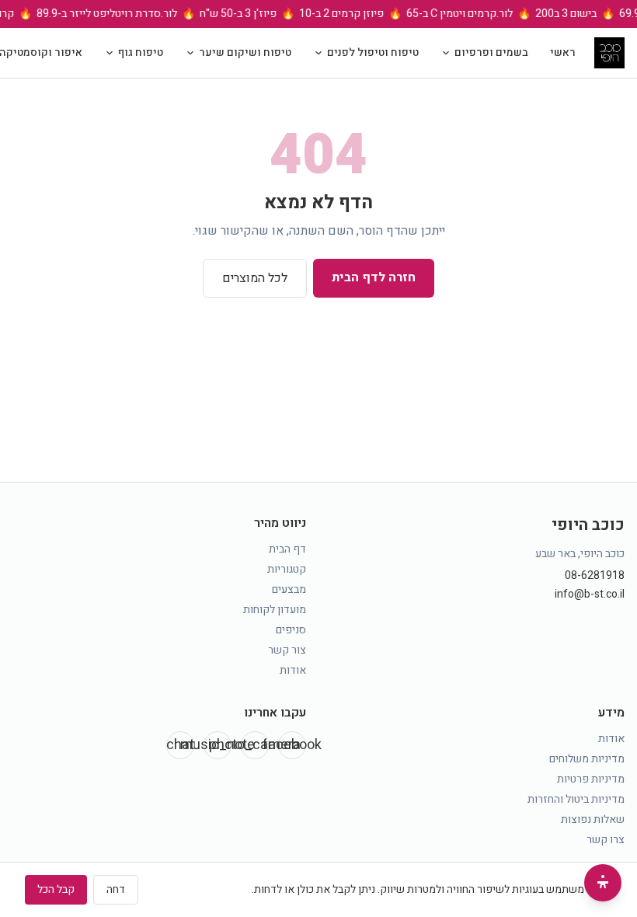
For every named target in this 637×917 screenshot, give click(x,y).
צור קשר (287, 650)
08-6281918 (595, 576)
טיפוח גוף (140, 52)
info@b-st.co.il (590, 594)
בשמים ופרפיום (491, 52)
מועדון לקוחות (274, 609)
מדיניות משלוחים (587, 759)
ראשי (563, 52)
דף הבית (287, 549)
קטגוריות (286, 569)
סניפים (291, 630)
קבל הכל (56, 889)
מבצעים (289, 589)
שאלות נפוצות (593, 819)
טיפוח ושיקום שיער (245, 52)
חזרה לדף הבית (374, 277)
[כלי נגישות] (602, 882)
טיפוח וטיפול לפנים (373, 52)
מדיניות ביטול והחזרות (576, 799)
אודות (293, 670)
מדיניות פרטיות (591, 779)
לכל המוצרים (254, 278)
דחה (115, 889)
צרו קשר (606, 840)
